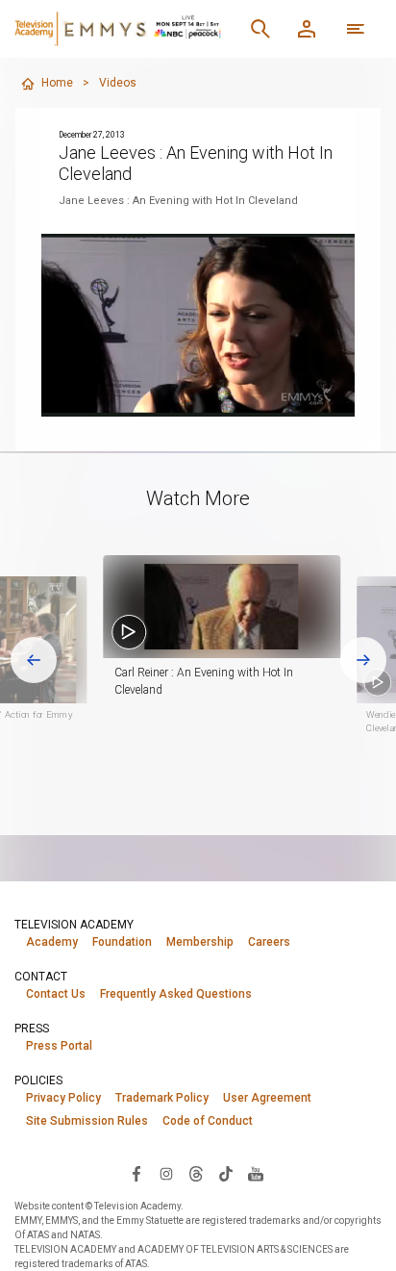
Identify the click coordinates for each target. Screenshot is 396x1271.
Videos (117, 82)
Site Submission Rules (87, 1121)
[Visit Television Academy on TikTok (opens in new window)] (225, 1172)
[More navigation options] (356, 29)
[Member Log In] (307, 29)
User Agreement (267, 1098)
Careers (269, 942)
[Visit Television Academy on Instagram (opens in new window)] (166, 1172)
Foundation (122, 942)
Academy (52, 942)
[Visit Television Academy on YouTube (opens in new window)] (255, 1172)
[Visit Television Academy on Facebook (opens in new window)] (136, 1172)
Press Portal (59, 1046)
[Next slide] (363, 660)
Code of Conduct (207, 1121)
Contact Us (56, 994)
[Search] (260, 29)
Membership (200, 942)
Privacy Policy (63, 1098)
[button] (221, 606)
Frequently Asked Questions (176, 994)
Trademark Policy (162, 1098)
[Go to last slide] (34, 660)
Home (57, 82)
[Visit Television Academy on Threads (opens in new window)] (196, 1172)
